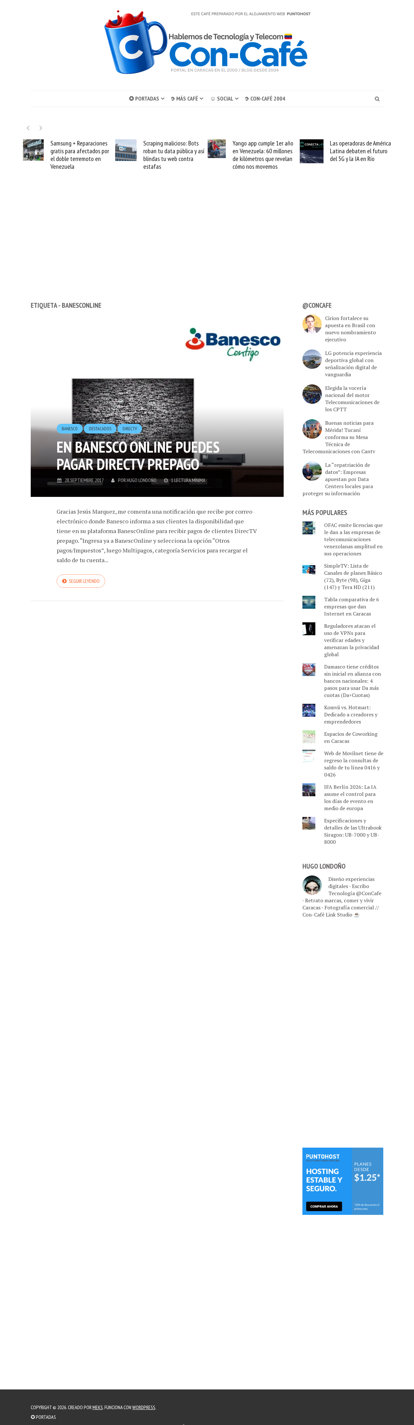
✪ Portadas (144, 98)
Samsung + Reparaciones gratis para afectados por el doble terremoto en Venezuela (79, 154)
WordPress (143, 1407)
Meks (98, 1407)
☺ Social (221, 98)
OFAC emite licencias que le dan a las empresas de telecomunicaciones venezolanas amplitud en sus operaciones (353, 539)
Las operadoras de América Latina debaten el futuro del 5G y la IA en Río (360, 151)
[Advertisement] (207, 247)
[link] (342, 1180)
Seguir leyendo (84, 581)
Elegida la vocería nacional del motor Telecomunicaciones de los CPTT (352, 398)
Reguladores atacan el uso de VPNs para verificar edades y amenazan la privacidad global (351, 640)
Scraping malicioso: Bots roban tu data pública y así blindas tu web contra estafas (173, 154)
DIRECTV (130, 429)
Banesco (70, 429)
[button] (41, 128)
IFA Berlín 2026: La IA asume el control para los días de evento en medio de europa (350, 797)
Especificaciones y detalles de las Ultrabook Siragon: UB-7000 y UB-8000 (353, 831)
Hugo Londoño (142, 480)
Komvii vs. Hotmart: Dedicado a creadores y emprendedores (350, 714)
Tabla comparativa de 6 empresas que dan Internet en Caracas (351, 606)
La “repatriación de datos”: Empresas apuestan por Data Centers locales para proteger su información (337, 479)
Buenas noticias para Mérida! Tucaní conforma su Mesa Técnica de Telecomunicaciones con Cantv (338, 437)
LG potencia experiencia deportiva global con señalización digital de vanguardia (353, 363)
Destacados (100, 429)
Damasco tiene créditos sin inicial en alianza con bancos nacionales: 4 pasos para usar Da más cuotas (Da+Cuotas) (352, 681)
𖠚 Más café (184, 98)
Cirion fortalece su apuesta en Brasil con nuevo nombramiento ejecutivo (350, 329)
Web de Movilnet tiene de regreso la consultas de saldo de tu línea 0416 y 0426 (353, 764)
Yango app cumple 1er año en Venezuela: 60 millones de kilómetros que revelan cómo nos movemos (263, 154)
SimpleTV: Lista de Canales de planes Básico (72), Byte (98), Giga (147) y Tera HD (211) (353, 576)
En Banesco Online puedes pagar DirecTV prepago (138, 455)
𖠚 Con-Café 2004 (265, 98)
